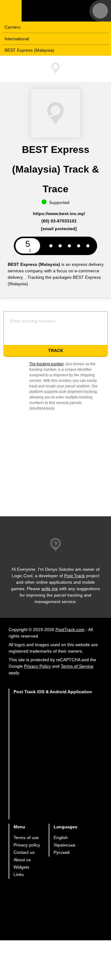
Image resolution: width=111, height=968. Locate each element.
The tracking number (46, 364)
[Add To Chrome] (52, 759)
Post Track (74, 575)
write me (49, 588)
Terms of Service (77, 666)
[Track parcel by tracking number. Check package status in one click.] (60, 11)
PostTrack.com (70, 629)
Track (55, 350)
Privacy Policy (37, 666)
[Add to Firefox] (52, 783)
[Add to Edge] (52, 807)
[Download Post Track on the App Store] (52, 711)
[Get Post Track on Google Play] (52, 735)
